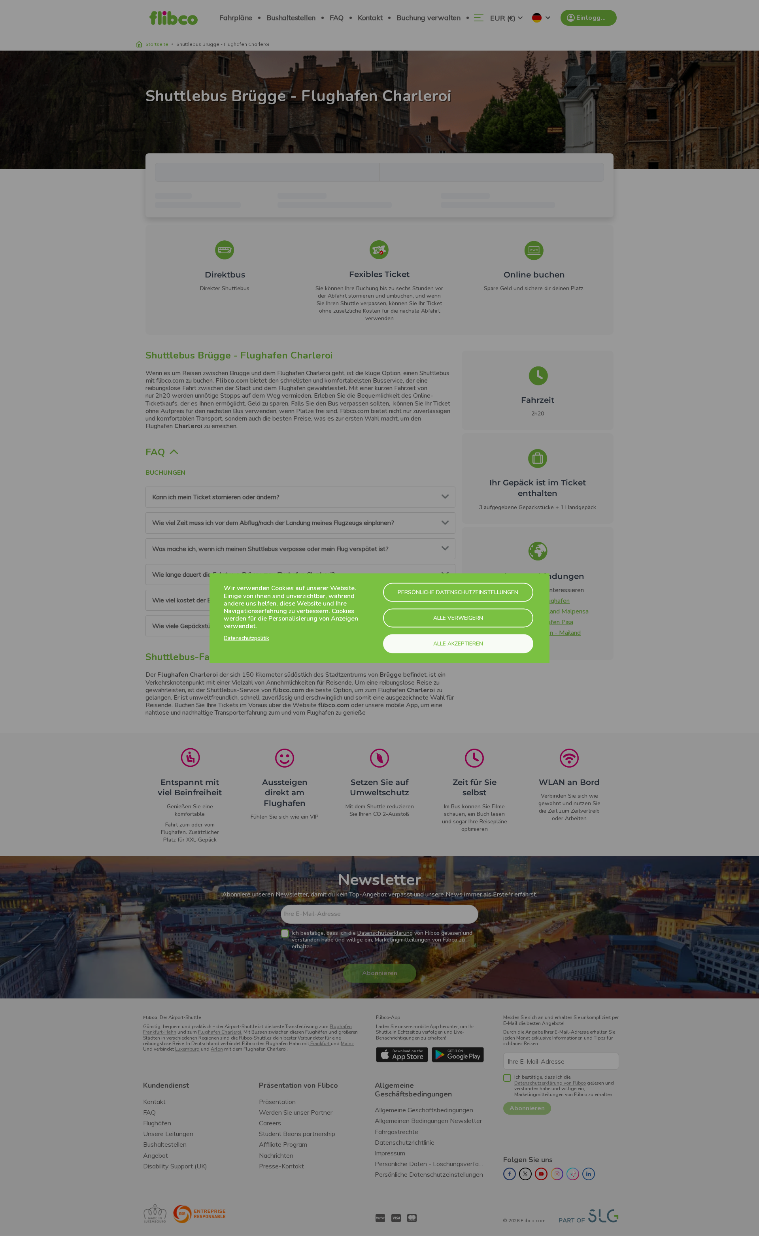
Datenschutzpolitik (246, 638)
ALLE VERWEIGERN (458, 617)
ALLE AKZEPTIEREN (458, 643)
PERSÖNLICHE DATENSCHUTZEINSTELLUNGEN (458, 592)
